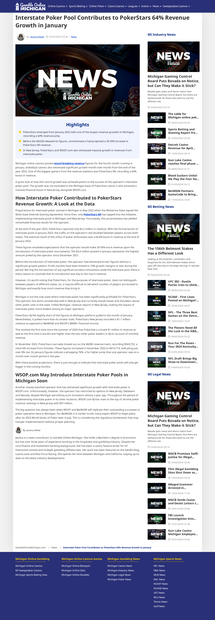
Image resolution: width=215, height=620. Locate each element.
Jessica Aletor (34, 430)
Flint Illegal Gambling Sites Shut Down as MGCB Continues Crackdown (183, 471)
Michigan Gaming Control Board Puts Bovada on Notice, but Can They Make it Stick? (173, 81)
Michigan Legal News (119, 575)
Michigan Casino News (120, 566)
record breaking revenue (69, 163)
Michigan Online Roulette (75, 575)
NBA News (159, 570)
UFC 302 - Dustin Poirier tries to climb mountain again (182, 283)
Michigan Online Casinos (28, 566)
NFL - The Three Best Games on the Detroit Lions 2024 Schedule (183, 314)
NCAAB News (161, 588)
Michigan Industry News (121, 570)
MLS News (159, 597)
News (74, 37)
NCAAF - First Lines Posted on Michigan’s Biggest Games (183, 298)
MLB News (159, 575)
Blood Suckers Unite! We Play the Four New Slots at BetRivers (183, 177)
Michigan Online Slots (73, 570)
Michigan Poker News (119, 579)
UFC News (159, 593)
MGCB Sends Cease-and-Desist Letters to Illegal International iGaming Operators (183, 501)
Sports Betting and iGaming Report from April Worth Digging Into (183, 131)
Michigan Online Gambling (32, 559)
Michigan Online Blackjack (76, 566)
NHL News (159, 579)
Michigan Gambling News (124, 559)
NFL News (159, 566)
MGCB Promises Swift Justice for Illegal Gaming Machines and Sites (184, 455)
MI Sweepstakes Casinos (28, 570)
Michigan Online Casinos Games (82, 559)
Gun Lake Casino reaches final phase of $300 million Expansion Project (183, 162)
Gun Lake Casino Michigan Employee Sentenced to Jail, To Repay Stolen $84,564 (183, 532)
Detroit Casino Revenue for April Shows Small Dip (180, 146)
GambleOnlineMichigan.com (30, 548)
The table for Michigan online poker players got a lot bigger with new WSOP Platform (184, 115)
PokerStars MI (92, 214)
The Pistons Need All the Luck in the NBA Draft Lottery (182, 329)
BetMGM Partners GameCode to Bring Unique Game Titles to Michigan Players (184, 192)
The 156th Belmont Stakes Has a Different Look (170, 251)
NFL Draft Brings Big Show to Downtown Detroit (182, 360)
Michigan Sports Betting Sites (31, 575)
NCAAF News (161, 584)
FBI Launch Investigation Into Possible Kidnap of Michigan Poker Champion (181, 517)
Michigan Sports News (168, 559)
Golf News (159, 606)
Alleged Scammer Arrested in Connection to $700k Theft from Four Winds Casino (182, 486)
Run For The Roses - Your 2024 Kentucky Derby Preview (182, 345)
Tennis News (160, 602)
